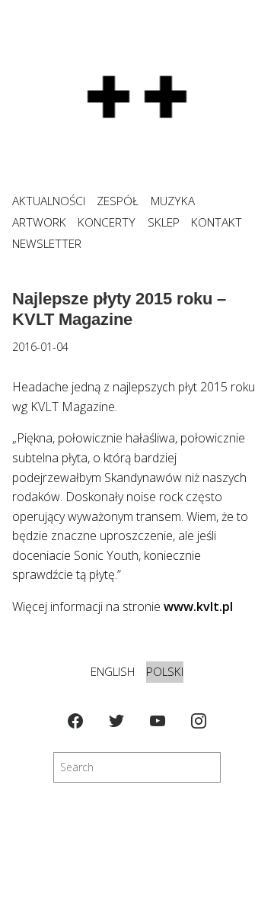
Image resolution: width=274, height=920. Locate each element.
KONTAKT (216, 222)
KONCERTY (106, 222)
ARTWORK (39, 222)
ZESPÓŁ (118, 201)
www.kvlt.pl (198, 606)
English (113, 672)
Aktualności (48, 201)
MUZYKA (173, 201)
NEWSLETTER (46, 244)
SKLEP (164, 222)
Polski (164, 672)
